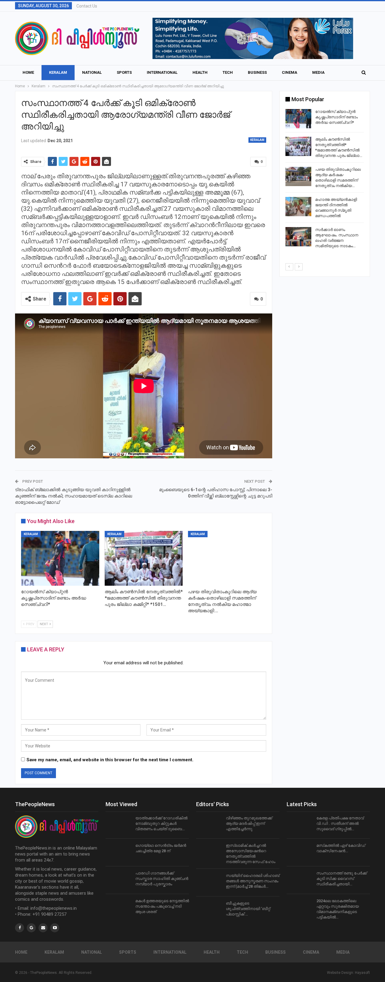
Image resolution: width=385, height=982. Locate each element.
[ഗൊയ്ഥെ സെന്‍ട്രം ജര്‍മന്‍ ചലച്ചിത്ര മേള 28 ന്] (118, 852)
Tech (228, 72)
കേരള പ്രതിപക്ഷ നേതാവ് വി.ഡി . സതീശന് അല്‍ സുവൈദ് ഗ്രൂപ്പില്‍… (340, 823)
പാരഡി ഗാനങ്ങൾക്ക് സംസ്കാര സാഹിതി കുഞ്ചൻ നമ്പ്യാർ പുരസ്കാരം (161, 878)
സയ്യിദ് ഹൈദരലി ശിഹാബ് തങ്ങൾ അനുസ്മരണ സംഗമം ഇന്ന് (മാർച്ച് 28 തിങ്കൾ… (252, 881)
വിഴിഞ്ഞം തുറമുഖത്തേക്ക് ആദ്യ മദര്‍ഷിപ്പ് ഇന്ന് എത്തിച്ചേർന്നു (249, 823)
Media (318, 72)
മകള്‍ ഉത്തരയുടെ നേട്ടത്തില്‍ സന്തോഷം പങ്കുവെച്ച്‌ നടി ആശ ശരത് (162, 906)
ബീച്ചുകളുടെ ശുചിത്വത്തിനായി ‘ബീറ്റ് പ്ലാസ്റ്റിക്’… (248, 908)
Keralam (58, 72)
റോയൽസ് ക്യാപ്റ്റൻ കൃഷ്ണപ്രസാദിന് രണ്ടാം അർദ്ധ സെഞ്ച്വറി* (336, 117)
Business (257, 72)
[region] (253, 38)
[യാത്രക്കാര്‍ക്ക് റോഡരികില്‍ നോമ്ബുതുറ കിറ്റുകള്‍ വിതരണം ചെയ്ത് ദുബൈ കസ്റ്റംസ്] (118, 825)
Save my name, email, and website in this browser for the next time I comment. (109, 759)
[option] (324, 180)
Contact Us (86, 6)
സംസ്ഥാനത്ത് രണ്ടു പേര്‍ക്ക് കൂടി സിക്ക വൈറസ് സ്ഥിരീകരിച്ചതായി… (341, 878)
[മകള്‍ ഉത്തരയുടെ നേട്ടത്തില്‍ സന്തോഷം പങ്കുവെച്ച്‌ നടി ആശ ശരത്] (118, 908)
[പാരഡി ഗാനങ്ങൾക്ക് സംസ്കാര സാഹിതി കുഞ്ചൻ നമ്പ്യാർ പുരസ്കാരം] (118, 880)
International (162, 72)
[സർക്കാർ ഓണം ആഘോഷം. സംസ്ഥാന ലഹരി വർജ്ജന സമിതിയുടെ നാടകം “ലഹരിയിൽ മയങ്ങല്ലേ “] (298, 236)
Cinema (289, 72)
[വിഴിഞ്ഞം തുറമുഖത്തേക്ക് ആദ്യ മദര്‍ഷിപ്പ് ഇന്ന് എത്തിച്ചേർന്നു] (209, 825)
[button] (253, 38)
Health (200, 72)
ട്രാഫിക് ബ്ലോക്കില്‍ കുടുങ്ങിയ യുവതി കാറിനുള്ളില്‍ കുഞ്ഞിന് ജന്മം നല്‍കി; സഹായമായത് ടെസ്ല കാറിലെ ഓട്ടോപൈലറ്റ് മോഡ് (73, 496)
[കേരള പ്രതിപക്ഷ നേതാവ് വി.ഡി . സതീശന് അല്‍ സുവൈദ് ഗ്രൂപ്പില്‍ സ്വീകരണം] (300, 825)
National (92, 72)
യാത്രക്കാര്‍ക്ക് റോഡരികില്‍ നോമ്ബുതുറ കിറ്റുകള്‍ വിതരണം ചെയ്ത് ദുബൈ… (161, 823)
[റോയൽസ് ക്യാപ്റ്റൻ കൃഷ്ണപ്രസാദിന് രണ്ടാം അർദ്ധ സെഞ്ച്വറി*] (60, 558)
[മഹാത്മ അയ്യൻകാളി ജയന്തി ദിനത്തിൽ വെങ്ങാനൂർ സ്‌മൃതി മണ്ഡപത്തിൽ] (298, 206)
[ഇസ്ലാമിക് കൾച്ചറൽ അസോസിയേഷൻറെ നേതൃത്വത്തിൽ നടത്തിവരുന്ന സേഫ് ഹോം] (209, 852)
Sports (124, 72)
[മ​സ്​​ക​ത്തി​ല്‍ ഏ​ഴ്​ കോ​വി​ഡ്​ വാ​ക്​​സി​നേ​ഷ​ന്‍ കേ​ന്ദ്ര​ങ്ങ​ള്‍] (300, 852)
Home (28, 72)
